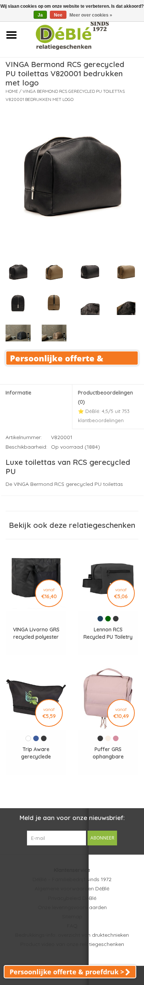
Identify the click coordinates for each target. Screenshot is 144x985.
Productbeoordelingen (105, 406)
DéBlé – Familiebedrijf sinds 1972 (72, 879)
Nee (58, 15)
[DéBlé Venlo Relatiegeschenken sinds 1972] (83, 34)
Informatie (18, 392)
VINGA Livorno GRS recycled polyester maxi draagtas (36, 633)
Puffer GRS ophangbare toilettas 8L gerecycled (108, 753)
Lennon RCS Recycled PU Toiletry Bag (108, 633)
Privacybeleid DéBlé (72, 898)
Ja (40, 15)
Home (12, 91)
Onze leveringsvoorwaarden (72, 907)
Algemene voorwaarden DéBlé (72, 888)
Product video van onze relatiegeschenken (72, 944)
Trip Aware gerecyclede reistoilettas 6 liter (36, 753)
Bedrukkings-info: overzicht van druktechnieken (72, 935)
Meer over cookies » (90, 15)
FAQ (72, 925)
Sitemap (72, 916)
